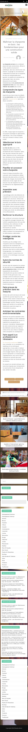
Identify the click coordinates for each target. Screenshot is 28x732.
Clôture (4, 524)
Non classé (5, 550)
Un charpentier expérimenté (10, 342)
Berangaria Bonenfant (9, 57)
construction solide (14, 381)
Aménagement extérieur (8, 514)
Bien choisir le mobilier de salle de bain (13, 640)
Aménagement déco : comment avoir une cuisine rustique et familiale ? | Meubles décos (13, 632)
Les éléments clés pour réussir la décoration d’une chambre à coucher (14, 634)
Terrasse (4, 564)
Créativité (4, 531)
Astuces (15, 38)
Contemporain (5, 529)
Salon (3, 558)
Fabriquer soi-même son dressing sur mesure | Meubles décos (12, 652)
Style (3, 560)
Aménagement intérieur (8, 516)
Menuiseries (9, 38)
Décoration (5, 535)
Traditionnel (5, 566)
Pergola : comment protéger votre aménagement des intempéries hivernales (13, 589)
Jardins (4, 541)
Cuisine (4, 533)
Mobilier (4, 545)
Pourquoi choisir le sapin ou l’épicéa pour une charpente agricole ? (13, 577)
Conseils (20, 38)
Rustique (4, 554)
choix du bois (19, 379)
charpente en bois (13, 99)
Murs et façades (6, 548)
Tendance (4, 562)
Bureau (4, 520)
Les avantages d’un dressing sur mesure (14, 654)
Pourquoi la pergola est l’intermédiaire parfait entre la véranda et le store (12, 584)
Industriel (4, 539)
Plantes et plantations (8, 552)
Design (4, 537)
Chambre (4, 522)
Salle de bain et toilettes (8, 556)
